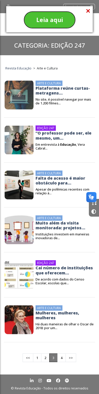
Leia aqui (49, 20)
